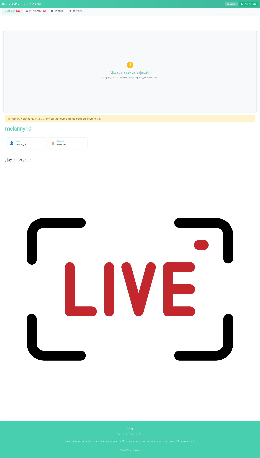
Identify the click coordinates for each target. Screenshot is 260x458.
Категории (58, 11)
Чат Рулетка (77, 11)
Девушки (13, 11)
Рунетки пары (37, 11)
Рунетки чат (121, 434)
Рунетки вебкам (136, 434)
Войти (232, 4)
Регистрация (250, 4)
